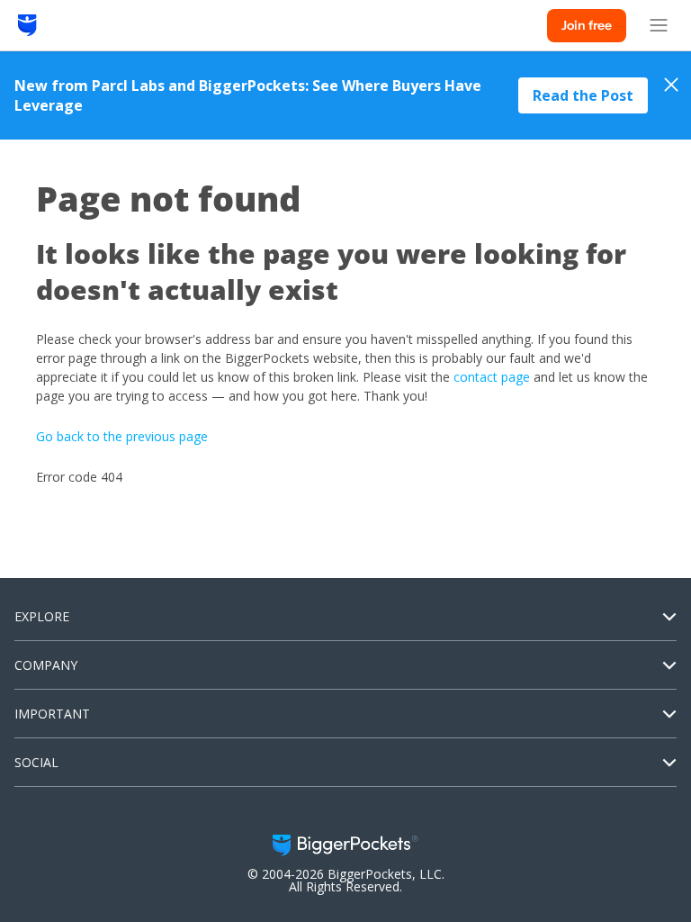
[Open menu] (659, 25)
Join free (586, 25)
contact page (491, 376)
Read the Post (583, 95)
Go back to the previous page (122, 436)
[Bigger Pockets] (27, 25)
